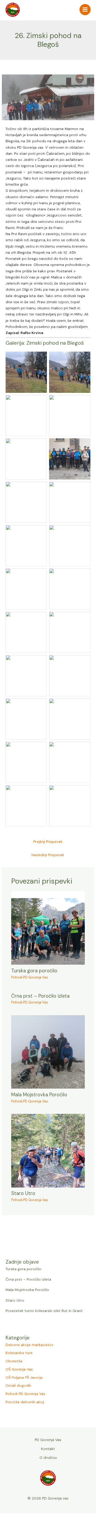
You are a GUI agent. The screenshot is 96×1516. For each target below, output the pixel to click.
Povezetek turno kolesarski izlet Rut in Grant (44, 1310)
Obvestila (14, 1361)
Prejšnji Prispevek (47, 841)
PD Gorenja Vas (48, 1439)
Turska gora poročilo (23, 1269)
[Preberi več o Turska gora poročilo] (48, 927)
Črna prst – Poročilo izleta (28, 1279)
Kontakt (48, 1448)
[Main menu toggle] (85, 9)
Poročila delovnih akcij (25, 1402)
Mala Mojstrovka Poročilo (27, 1289)
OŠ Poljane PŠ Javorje (24, 1377)
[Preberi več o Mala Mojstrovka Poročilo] (48, 1051)
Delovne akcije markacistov (29, 1344)
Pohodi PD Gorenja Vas (25, 1393)
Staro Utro (15, 1300)
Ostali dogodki (18, 1385)
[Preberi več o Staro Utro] (48, 1150)
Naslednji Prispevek (47, 854)
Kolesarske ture (19, 1352)
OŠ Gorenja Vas (19, 1369)
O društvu (48, 1457)
